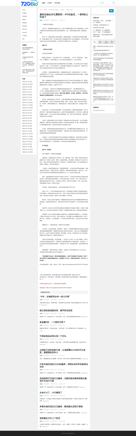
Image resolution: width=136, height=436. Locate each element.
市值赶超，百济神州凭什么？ (101, 25)
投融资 (24, 19)
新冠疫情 (24, 22)
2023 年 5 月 (25, 121)
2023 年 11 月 (26, 105)
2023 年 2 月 (25, 128)
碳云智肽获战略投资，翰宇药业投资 (28, 48)
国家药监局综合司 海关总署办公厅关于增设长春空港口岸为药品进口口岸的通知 (103, 86)
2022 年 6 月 (25, 149)
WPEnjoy (72, 433)
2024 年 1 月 (25, 100)
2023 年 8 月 (25, 113)
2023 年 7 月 (25, 115)
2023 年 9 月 (25, 110)
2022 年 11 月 (26, 136)
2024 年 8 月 (25, 87)
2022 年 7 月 (25, 147)
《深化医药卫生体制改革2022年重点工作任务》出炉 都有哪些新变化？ (103, 54)
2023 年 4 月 (25, 123)
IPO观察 (24, 13)
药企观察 (47, 20)
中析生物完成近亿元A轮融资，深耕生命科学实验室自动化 (28, 71)
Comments (106, 42)
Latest (100, 42)
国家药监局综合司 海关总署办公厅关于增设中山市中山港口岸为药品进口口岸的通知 (103, 92)
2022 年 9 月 (25, 141)
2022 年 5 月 (25, 152)
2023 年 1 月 (25, 131)
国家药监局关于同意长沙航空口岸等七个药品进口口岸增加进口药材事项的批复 (103, 79)
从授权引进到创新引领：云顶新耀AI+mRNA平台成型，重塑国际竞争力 (28, 64)
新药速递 (24, 26)
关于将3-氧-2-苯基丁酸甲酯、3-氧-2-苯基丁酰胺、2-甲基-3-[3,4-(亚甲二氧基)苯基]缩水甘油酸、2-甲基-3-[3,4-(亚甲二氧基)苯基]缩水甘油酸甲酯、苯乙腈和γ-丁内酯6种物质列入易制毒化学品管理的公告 (103, 66)
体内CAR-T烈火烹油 (98, 27)
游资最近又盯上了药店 (50, 418)
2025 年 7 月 (25, 81)
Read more (44, 305)
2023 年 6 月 (25, 118)
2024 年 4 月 (25, 92)
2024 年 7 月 (25, 89)
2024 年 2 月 (25, 97)
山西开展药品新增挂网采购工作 (101, 50)
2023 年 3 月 (25, 126)
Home (23, 10)
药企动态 (24, 32)
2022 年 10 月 (26, 139)
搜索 (111, 10)
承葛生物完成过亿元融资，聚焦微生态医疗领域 (61, 406)
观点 (23, 38)
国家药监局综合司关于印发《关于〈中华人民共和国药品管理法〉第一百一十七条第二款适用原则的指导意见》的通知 (103, 99)
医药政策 (24, 16)
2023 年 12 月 (26, 102)
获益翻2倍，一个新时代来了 (52, 322)
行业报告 (24, 35)
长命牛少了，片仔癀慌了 (51, 392)
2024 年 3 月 (25, 94)
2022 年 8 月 (25, 144)
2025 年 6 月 (25, 84)
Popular (95, 42)
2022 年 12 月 (26, 133)
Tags (112, 42)
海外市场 (24, 29)
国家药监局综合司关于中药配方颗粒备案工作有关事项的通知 (103, 74)
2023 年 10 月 (26, 108)
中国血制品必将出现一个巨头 (53, 336)
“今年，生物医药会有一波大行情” (55, 296)
